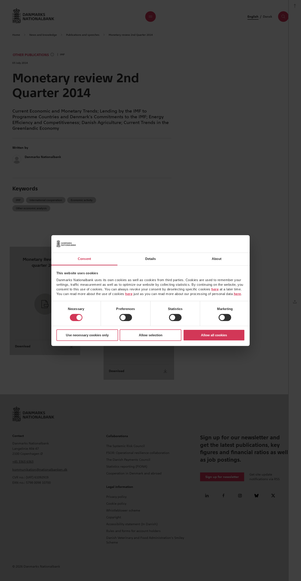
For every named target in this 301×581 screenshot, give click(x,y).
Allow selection (150, 335)
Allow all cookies (214, 335)
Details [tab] (150, 258)
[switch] (125, 317)
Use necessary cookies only (87, 335)
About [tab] (216, 258)
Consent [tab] (84, 258)
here (215, 289)
